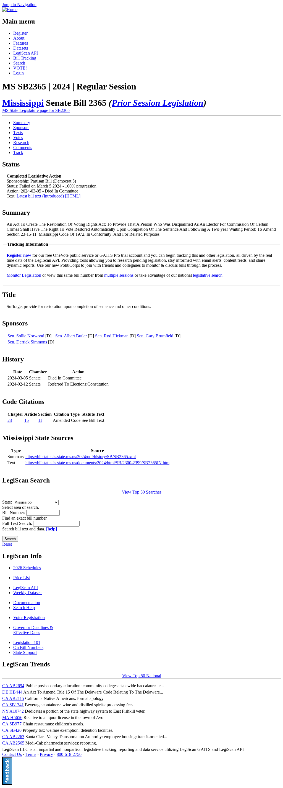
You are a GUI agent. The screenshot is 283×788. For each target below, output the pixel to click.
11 (40, 420)
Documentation (26, 602)
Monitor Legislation (24, 275)
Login (18, 73)
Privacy (46, 754)
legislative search (207, 275)
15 (26, 420)
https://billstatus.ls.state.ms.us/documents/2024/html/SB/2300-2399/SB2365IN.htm (97, 462)
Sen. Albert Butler (71, 335)
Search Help (24, 607)
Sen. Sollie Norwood (25, 335)
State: (7, 502)
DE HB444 (12, 692)
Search (19, 63)
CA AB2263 (13, 736)
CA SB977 (12, 724)
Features (20, 43)
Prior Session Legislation (157, 103)
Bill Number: (14, 512)
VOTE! (20, 68)
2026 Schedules (27, 567)
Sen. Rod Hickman (112, 335)
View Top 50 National (141, 675)
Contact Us (12, 754)
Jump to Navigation (19, 4)
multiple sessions (118, 275)
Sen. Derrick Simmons (27, 342)
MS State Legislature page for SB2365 (36, 110)
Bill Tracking (24, 58)
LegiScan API (25, 53)
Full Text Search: (17, 523)
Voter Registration (29, 617)
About (18, 38)
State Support (25, 652)
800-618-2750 (69, 754)
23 (9, 420)
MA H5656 (12, 717)
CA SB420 (12, 730)
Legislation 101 (26, 642)
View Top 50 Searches (141, 492)
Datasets (20, 48)
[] (51, 529)
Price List (21, 577)
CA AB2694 (13, 685)
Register (20, 33)
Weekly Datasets (27, 592)
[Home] (9, 9)
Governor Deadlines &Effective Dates (33, 630)
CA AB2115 (13, 698)
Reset (7, 544)
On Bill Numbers (28, 647)
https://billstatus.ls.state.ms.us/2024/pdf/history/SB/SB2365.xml (80, 456)
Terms (30, 754)
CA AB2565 (13, 743)
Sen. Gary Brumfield (155, 335)
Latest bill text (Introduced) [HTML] (48, 196)
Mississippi (23, 103)
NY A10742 (13, 711)
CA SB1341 (13, 704)
